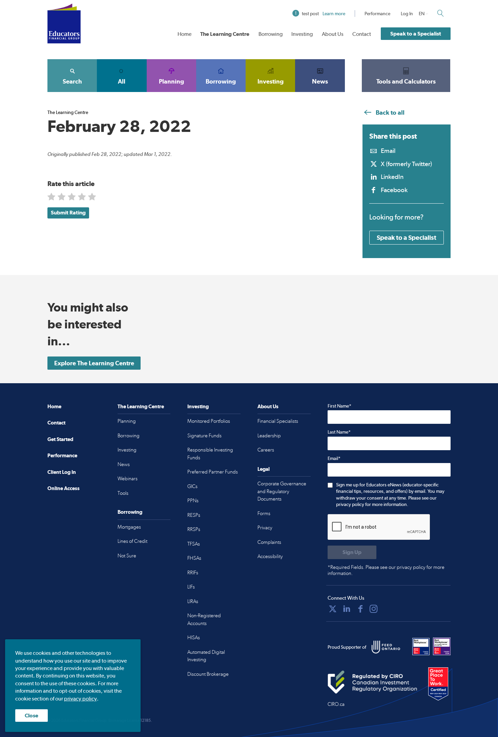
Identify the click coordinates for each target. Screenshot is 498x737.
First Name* (339, 406)
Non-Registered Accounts (204, 619)
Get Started (60, 439)
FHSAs (194, 558)
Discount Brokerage (208, 674)
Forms (263, 513)
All (121, 81)
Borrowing (270, 34)
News (320, 81)
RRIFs (192, 573)
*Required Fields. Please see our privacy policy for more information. (386, 570)
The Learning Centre (224, 34)
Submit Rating (68, 212)
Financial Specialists (277, 421)
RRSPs (193, 529)
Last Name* (339, 432)
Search (72, 81)
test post (323, 13)
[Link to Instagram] (373, 609)
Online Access (63, 488)
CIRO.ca (336, 704)
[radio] (52, 198)
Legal (263, 469)
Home (184, 34)
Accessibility (270, 556)
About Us (333, 34)
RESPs (193, 515)
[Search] (440, 13)
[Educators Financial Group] (64, 23)
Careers (265, 450)
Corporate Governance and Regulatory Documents (281, 491)
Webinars (128, 479)
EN (421, 13)
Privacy (264, 528)
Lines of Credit (132, 541)
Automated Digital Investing (206, 656)
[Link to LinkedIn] (346, 609)
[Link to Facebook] (360, 609)
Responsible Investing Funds (210, 454)
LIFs (191, 587)
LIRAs (192, 601)
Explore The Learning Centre (94, 363)
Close (31, 715)
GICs (192, 486)
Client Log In (61, 472)
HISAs (193, 638)
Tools (123, 493)
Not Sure (127, 556)
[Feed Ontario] (386, 647)
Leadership (269, 436)
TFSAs (193, 544)
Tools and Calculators (406, 81)
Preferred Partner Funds (212, 472)
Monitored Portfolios (208, 421)
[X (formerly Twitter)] (333, 609)
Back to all (389, 112)
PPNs (193, 501)
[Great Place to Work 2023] (421, 646)
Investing (302, 34)
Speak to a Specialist (415, 33)
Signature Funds (204, 436)
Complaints (269, 542)
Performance (377, 13)
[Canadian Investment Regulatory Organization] (372, 681)
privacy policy (80, 698)
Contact (361, 34)
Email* (334, 458)
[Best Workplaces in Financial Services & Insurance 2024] (442, 646)
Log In (407, 13)
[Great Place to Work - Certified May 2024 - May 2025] (438, 684)
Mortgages (129, 527)
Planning (171, 81)
